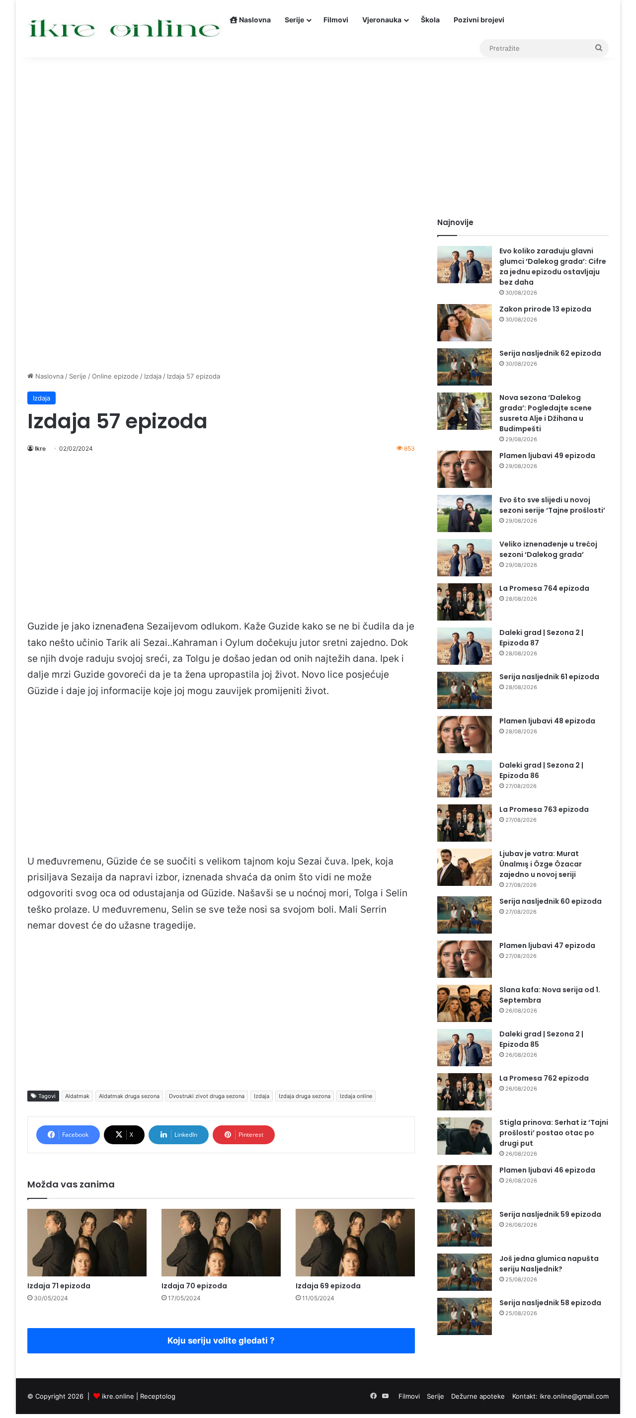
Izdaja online (356, 1096)
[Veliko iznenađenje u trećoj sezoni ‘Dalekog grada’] (464, 557)
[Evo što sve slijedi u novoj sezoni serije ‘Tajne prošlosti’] (464, 513)
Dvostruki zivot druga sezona (206, 1096)
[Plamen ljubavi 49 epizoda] (464, 469)
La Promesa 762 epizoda (544, 1078)
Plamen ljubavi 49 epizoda (547, 456)
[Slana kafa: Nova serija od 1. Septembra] (464, 1003)
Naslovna (254, 19)
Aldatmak (77, 1096)
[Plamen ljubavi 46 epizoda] (464, 1183)
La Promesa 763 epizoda (544, 809)
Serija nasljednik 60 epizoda (550, 901)
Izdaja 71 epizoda (58, 1286)
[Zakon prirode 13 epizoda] (464, 322)
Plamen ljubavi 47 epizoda (547, 945)
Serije (294, 19)
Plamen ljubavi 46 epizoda (547, 1170)
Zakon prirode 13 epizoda (545, 309)
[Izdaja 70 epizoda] (221, 1242)
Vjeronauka (381, 19)
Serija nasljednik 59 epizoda (550, 1214)
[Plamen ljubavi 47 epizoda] (464, 959)
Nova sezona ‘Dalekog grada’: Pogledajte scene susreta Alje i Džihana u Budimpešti (545, 413)
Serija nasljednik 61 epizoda (549, 677)
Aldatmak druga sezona (129, 1096)
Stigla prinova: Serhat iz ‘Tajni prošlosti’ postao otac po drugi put (553, 1132)
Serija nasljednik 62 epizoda (550, 353)
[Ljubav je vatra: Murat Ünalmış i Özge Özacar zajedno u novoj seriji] (464, 867)
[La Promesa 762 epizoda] (464, 1091)
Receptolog (157, 1396)
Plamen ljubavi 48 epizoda (547, 721)
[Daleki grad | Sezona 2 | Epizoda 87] (464, 646)
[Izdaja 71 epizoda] (87, 1242)
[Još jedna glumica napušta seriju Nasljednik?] (464, 1272)
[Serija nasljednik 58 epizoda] (464, 1316)
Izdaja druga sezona (304, 1096)
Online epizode (115, 376)
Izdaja (152, 376)
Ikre (40, 448)
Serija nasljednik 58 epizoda (550, 1303)
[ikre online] (125, 28)
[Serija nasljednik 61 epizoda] (464, 690)
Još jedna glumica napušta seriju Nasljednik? (549, 1264)
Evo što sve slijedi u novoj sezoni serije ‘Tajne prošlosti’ (552, 505)
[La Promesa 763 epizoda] (464, 823)
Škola (430, 19)
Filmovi (335, 19)
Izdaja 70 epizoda (194, 1286)
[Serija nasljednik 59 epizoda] (464, 1228)
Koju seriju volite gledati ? (221, 1340)
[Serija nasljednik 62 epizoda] (464, 367)
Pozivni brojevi (479, 19)
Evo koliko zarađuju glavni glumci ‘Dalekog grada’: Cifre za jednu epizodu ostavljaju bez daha (552, 266)
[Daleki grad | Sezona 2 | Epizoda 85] (464, 1047)
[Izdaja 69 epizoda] (355, 1242)
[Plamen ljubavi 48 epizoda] (464, 734)
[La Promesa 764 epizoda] (464, 602)
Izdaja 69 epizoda (328, 1286)
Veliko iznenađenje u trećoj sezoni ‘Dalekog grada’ (548, 549)
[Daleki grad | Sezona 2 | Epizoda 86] (464, 778)
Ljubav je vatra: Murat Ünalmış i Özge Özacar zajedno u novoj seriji (540, 864)
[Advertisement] (318, 132)
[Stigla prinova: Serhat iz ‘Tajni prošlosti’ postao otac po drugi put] (464, 1136)
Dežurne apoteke (478, 1396)
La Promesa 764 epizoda (544, 588)
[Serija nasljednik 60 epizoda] (464, 915)
